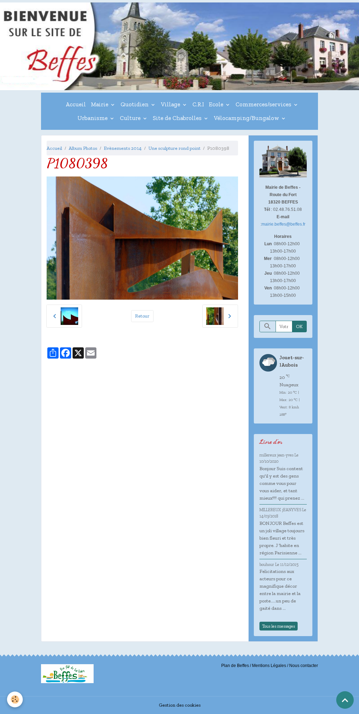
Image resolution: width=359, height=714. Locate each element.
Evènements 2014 (123, 148)
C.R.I (198, 104)
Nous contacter (303, 665)
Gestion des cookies (180, 705)
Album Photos (83, 148)
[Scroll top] (345, 700)
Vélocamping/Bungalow (247, 117)
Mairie (100, 104)
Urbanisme (93, 117)
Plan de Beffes (235, 665)
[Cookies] (15, 699)
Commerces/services (264, 104)
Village (171, 104)
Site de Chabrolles (178, 117)
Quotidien (135, 104)
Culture (131, 117)
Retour (142, 316)
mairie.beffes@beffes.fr (283, 224)
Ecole (217, 104)
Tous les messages (278, 626)
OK (299, 326)
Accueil (76, 104)
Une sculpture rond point (174, 148)
